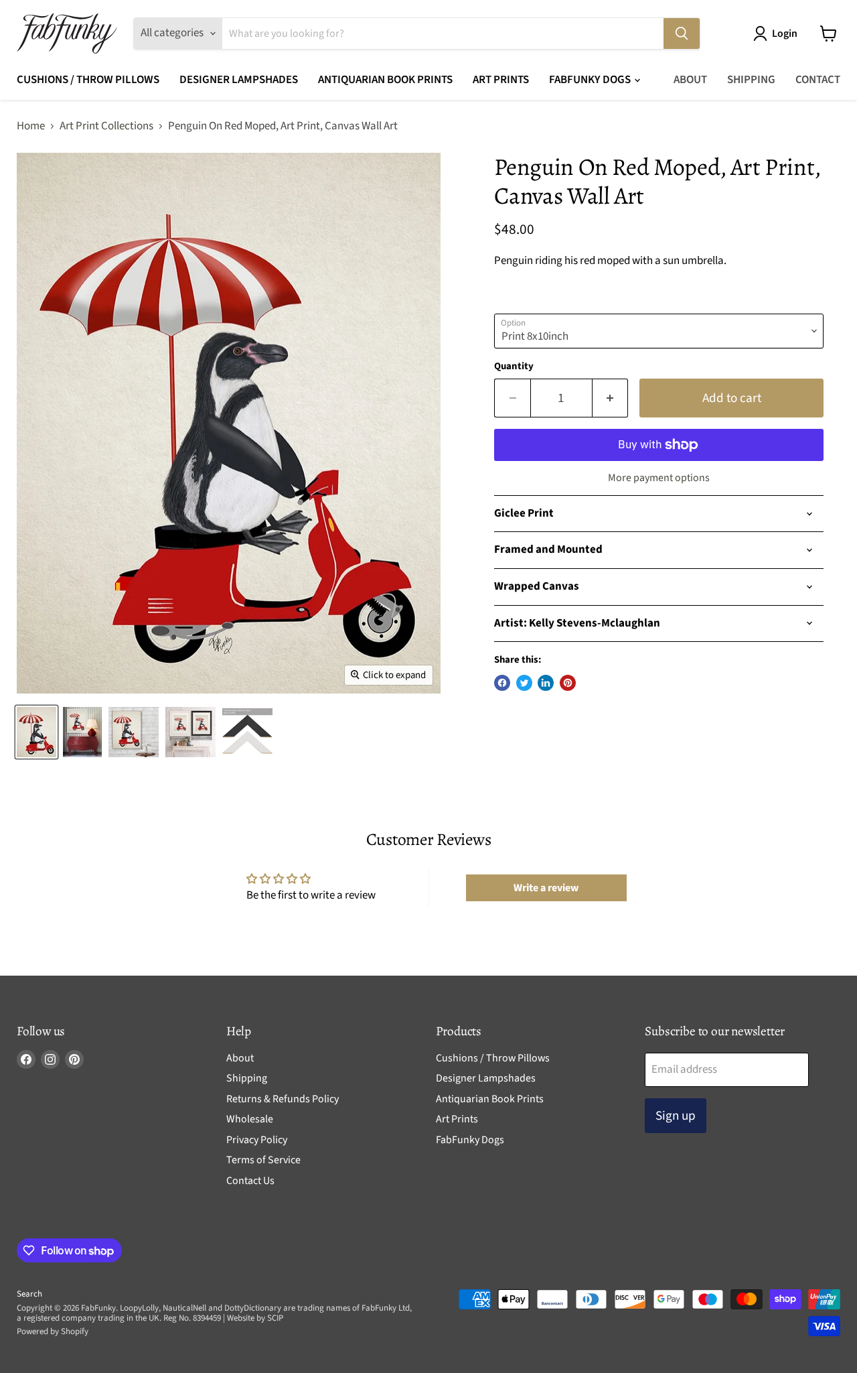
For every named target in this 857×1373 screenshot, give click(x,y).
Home (31, 126)
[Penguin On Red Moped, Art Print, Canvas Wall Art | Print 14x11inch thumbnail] (82, 732)
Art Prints (501, 80)
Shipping (751, 80)
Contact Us (250, 1180)
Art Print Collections (106, 126)
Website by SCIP (255, 1318)
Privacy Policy (256, 1139)
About (690, 80)
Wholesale (249, 1119)
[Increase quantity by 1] (611, 398)
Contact (817, 80)
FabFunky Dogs (591, 80)
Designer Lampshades (238, 80)
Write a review (546, 887)
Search (29, 1294)
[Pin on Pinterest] (568, 683)
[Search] (682, 33)
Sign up (675, 1115)
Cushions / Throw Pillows (88, 80)
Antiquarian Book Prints (385, 80)
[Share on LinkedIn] (546, 683)
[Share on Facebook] (502, 683)
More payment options (659, 478)
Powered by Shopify (52, 1331)
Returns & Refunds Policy (282, 1099)
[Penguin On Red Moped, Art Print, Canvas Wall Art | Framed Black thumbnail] (190, 732)
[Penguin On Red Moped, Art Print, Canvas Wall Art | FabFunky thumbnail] (36, 732)
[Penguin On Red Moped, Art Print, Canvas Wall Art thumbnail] (133, 732)
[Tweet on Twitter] (524, 683)
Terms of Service (263, 1160)
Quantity (514, 366)
